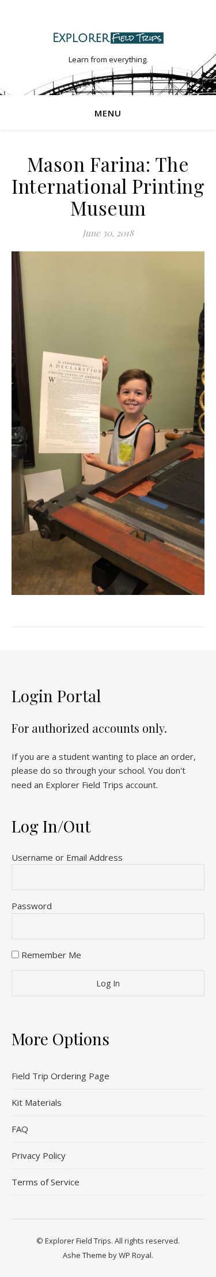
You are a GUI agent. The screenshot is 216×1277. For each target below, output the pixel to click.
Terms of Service (45, 1182)
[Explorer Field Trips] (108, 38)
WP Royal (135, 1255)
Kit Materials (37, 1102)
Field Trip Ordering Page (60, 1076)
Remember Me (50, 954)
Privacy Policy (39, 1155)
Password (32, 905)
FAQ (20, 1129)
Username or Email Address (67, 857)
